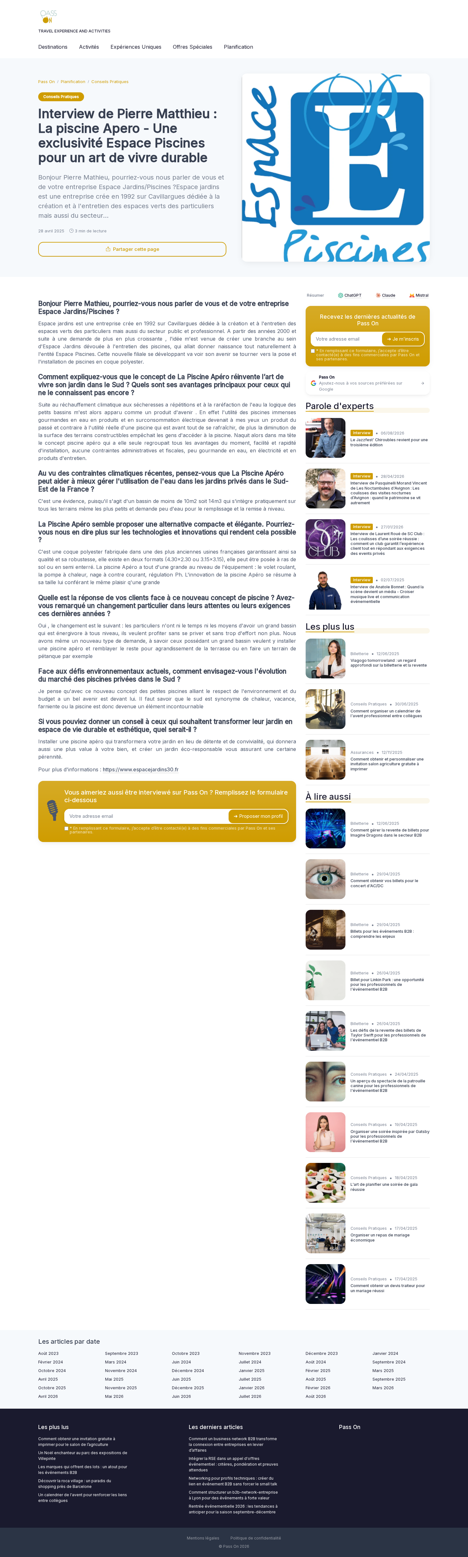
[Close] (349, 755)
